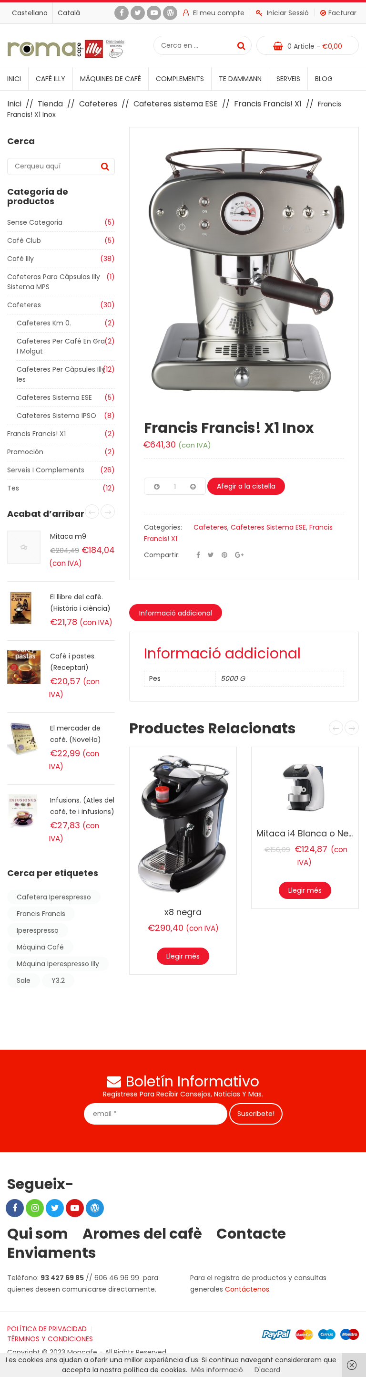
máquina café (40, 947)
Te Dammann (240, 78)
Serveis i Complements (45, 470)
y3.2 (58, 980)
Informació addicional (175, 613)
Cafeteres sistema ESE (175, 103)
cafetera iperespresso (54, 897)
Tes (13, 488)
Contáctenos (247, 1289)
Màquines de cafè (110, 78)
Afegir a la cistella (246, 486)
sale (23, 980)
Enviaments (51, 1252)
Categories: (163, 527)
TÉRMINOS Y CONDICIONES (50, 1339)
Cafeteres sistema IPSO (56, 415)
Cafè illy (50, 78)
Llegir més (183, 956)
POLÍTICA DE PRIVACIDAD (47, 1329)
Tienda (50, 103)
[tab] (175, 612)
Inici (14, 78)
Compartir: (162, 555)
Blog (324, 78)
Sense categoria (34, 222)
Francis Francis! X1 (268, 103)
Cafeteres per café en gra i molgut (61, 346)
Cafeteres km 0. (44, 323)
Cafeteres (98, 103)
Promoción (25, 452)
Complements (180, 78)
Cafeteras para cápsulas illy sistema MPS (53, 282)
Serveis (288, 78)
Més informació (217, 1370)
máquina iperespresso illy (58, 964)
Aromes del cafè (142, 1233)
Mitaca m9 (68, 536)
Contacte (251, 1233)
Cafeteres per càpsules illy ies (61, 374)
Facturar (342, 13)
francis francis (41, 913)
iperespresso (38, 930)
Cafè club (24, 240)
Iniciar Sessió (288, 13)
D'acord (267, 1370)
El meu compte (218, 13)
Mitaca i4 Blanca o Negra (309, 833)
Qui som (37, 1233)
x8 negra (183, 912)
